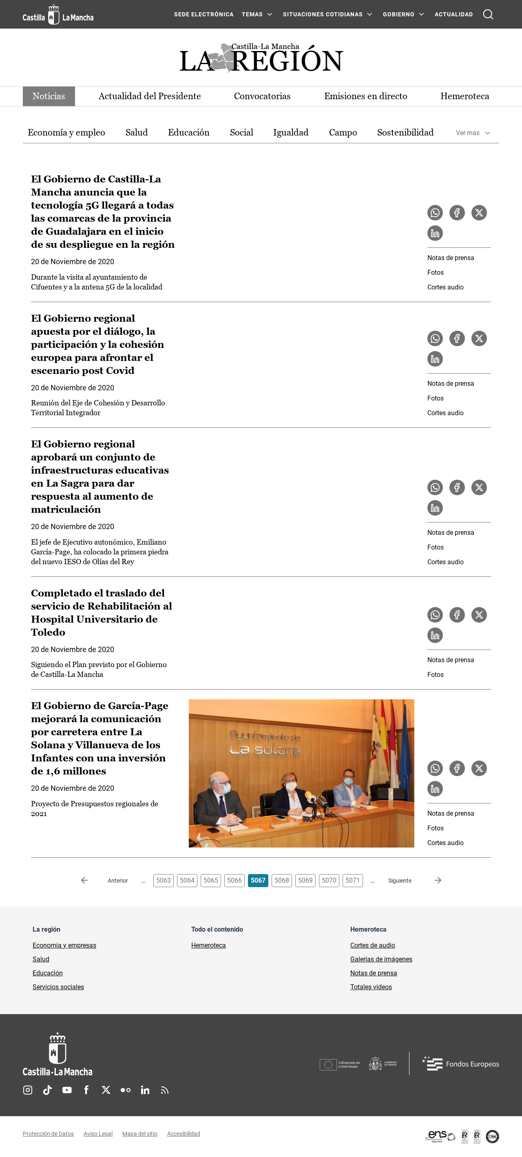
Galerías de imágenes (381, 959)
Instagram (28, 1090)
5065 (210, 880)
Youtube (67, 1090)
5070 (329, 880)
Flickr (125, 1090)
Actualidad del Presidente (150, 96)
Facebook (86, 1090)
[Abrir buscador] (488, 14)
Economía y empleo (66, 132)
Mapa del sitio (139, 1133)
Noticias (49, 96)
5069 (305, 880)
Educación (189, 132)
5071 (352, 880)
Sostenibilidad (405, 132)
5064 (187, 880)
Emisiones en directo (365, 96)
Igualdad (291, 132)
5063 (163, 880)
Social (241, 132)
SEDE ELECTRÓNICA (204, 14)
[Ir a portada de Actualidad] (261, 60)
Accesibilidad (183, 1133)
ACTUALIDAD (454, 14)
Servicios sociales (58, 987)
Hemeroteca (464, 96)
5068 (281, 880)
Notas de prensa (450, 258)
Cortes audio (445, 287)
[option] (66, 133)
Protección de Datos (48, 1133)
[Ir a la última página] (431, 880)
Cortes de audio (372, 945)
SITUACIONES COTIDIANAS (323, 14)
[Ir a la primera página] (91, 880)
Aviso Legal (98, 1133)
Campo (343, 132)
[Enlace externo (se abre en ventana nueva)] (461, 1136)
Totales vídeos (371, 987)
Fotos (435, 272)
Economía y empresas (64, 945)
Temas (252, 14)
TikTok (47, 1090)
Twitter (106, 1090)
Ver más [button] (468, 133)
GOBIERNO (399, 14)
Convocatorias (262, 96)
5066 (234, 880)
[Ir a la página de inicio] (58, 14)
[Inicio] (133, 1054)
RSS (165, 1090)
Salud (137, 132)
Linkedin (145, 1090)
